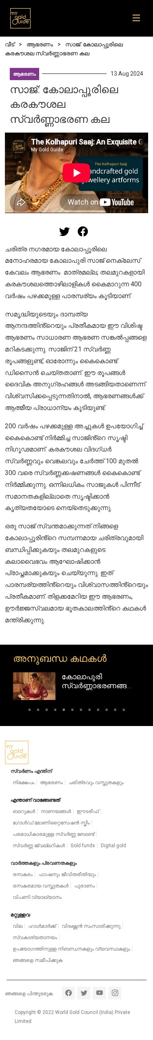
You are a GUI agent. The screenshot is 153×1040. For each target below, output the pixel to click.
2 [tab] (38, 711)
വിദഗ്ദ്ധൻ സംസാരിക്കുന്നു (91, 926)
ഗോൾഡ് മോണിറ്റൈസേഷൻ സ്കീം (51, 823)
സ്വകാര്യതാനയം (35, 937)
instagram (115, 993)
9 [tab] (98, 711)
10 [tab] (106, 711)
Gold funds (83, 845)
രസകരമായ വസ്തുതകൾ (41, 886)
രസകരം (23, 874)
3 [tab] (46, 711)
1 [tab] (29, 711)
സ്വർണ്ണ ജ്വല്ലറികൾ (39, 845)
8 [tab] (89, 711)
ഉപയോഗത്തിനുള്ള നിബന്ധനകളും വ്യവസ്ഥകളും (71, 949)
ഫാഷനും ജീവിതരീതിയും (67, 874)
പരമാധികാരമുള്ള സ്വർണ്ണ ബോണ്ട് (53, 834)
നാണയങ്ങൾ (56, 811)
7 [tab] (81, 711)
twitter (84, 993)
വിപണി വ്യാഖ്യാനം (37, 897)
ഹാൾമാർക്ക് (42, 926)
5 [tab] (64, 711)
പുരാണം (84, 886)
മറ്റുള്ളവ (20, 915)
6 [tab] (72, 711)
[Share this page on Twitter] (64, 231)
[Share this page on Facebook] (83, 231)
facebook (68, 993)
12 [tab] (124, 711)
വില (17, 926)
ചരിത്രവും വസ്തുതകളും (96, 782)
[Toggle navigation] (139, 18)
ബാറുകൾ (24, 811)
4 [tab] (55, 711)
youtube (99, 993)
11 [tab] (115, 711)
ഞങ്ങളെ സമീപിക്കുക (37, 960)
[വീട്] (20, 18)
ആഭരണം (24, 74)
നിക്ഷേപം (23, 782)
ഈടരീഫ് (88, 811)
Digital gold (113, 845)
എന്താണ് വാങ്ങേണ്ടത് (35, 800)
